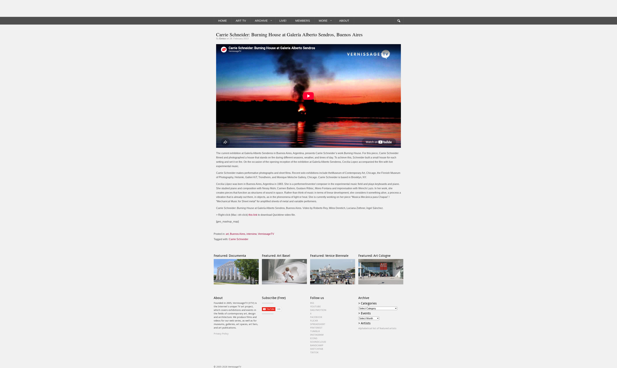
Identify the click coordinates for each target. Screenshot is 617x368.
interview (251, 234)
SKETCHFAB (316, 348)
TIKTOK (314, 352)
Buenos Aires (237, 234)
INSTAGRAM (317, 334)
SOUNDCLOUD (318, 341)
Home (222, 20)
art (227, 234)
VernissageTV (266, 234)
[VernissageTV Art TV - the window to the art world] (230, 8)
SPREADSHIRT (317, 324)
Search (398, 21)
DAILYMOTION (318, 310)
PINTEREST (316, 327)
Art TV (241, 20)
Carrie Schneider (238, 239)
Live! (282, 20)
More (323, 20)
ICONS (313, 338)
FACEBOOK (316, 317)
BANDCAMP (316, 345)
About (344, 20)
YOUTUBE (315, 306)
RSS (312, 303)
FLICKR (314, 320)
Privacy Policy (221, 333)
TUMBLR (315, 331)
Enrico (222, 38)
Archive (261, 20)
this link (253, 214)
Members (302, 20)
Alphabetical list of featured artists (377, 328)
